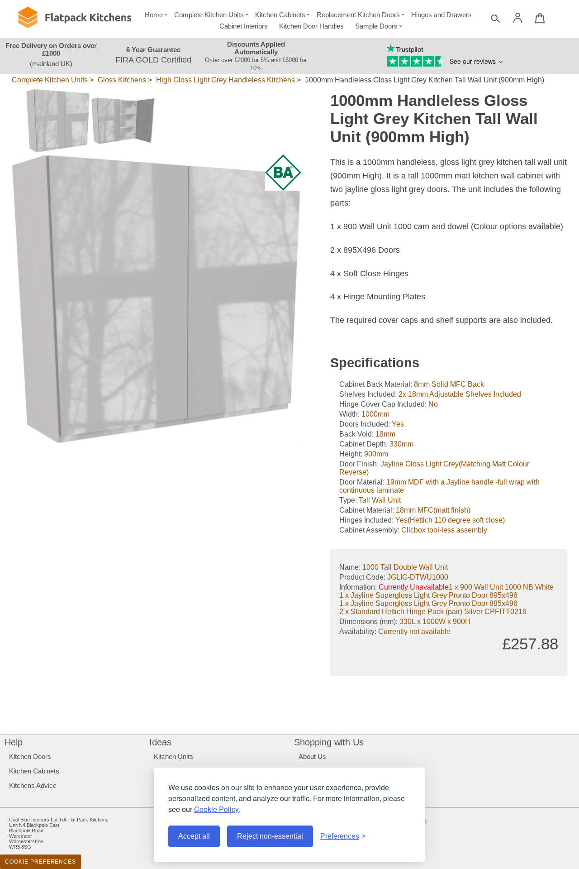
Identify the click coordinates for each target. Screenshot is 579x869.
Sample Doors (376, 26)
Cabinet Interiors (243, 26)
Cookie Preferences (40, 862)
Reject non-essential (270, 836)
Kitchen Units (173, 756)
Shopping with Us (329, 742)
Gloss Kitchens (122, 80)
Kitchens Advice (33, 785)
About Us (312, 756)
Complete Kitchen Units (209, 15)
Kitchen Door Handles (311, 26)
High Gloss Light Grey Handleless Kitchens (225, 80)
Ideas (160, 742)
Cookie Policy (216, 809)
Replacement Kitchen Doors (358, 15)
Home (154, 15)
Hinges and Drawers (441, 15)
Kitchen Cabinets (280, 15)
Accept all (194, 836)
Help (14, 742)
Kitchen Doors (30, 756)
